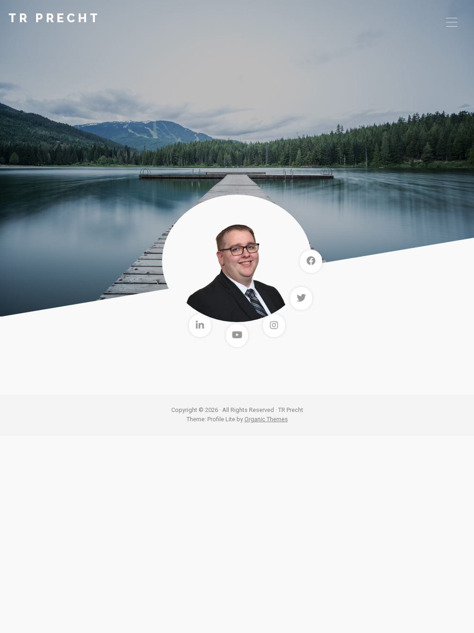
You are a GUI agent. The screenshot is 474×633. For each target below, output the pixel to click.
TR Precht (54, 18)
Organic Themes (266, 419)
